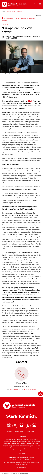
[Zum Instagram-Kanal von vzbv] (14, 425)
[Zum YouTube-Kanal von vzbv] (21, 425)
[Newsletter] (34, 425)
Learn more (21, 454)
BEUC (30, 101)
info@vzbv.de (21, 467)
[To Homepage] (14, 4)
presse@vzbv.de (14, 389)
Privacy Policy (19, 431)
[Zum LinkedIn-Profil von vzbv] (8, 425)
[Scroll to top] (40, 393)
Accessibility (30, 431)
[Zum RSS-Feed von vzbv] (28, 425)
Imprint (9, 431)
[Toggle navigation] (39, 4)
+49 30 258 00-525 (29, 389)
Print (39, 16)
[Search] (34, 4)
